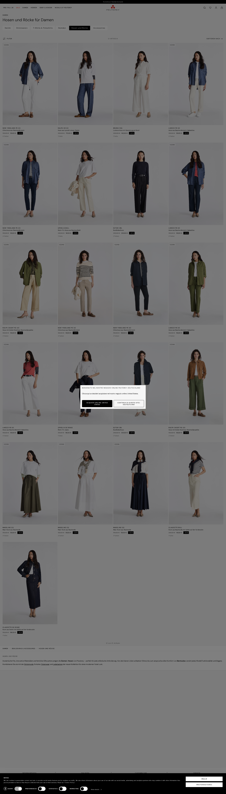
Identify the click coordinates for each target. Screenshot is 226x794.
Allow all (204, 779)
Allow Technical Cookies (204, 784)
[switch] (42, 789)
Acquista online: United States (97, 403)
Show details (95, 789)
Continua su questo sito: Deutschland (128, 403)
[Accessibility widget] (5, 788)
